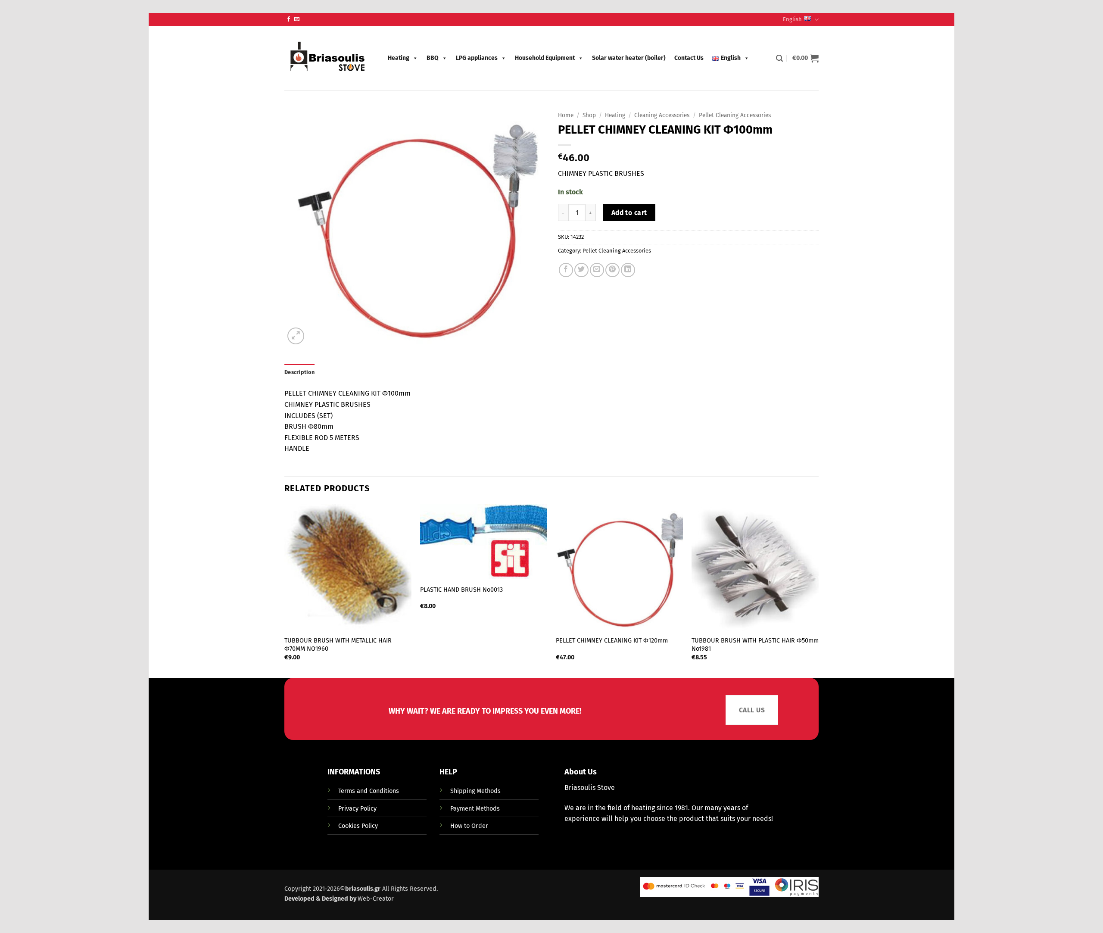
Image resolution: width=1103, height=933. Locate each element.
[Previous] (284, 590)
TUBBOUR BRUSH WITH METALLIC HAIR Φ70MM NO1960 (338, 644)
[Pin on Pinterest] (612, 270)
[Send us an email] (296, 19)
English (792, 19)
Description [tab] (299, 372)
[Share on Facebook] (566, 270)
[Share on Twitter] (581, 270)
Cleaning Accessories (661, 115)
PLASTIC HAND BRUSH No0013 (461, 589)
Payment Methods (475, 808)
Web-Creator (376, 898)
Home (565, 115)
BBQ (433, 58)
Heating (398, 58)
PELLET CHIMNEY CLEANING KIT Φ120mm (612, 640)
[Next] (818, 590)
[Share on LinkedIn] (628, 270)
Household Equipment (545, 58)
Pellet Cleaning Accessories (735, 115)
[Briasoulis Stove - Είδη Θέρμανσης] (327, 58)
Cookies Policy (358, 826)
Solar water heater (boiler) (629, 58)
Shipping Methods (475, 791)
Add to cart (629, 213)
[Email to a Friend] (597, 270)
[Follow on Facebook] (288, 19)
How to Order (469, 826)
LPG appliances (477, 58)
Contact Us (689, 58)
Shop (589, 115)
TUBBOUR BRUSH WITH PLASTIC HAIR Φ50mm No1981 (755, 644)
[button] (779, 58)
